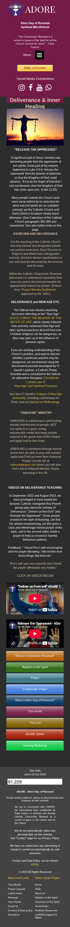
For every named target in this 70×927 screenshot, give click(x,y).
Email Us (13, 906)
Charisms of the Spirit (47, 901)
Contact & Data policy (20, 910)
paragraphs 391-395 (38, 221)
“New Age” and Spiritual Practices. (35, 385)
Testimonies (41, 906)
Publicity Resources (46, 910)
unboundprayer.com (23, 464)
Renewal (13, 897)
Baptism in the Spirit (46, 897)
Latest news (15, 893)
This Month (14, 884)
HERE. (35, 864)
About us (40, 893)
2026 (38, 889)
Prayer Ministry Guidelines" (39, 289)
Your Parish (14, 901)
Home (38, 884)
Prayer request (16, 889)
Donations (14, 914)
